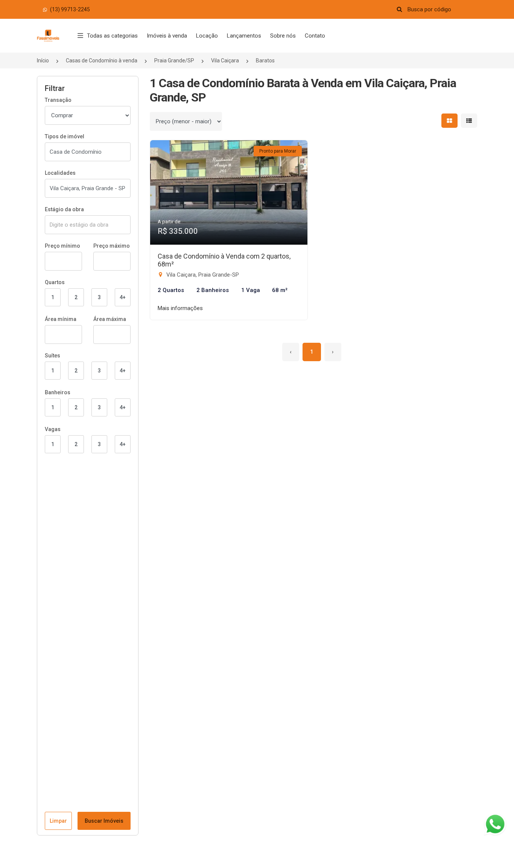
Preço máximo (111, 246)
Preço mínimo (62, 246)
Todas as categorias (112, 35)
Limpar (58, 821)
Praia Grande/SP (174, 61)
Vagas (53, 429)
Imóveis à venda (167, 35)
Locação (207, 35)
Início (43, 61)
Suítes (52, 356)
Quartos (55, 282)
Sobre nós (283, 35)
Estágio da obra (64, 209)
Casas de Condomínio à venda (101, 61)
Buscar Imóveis (104, 821)
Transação (58, 100)
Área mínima (60, 319)
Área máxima (109, 319)
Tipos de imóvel (64, 136)
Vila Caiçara (225, 61)
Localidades (60, 173)
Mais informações (180, 308)
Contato (315, 35)
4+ (123, 297)
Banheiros (57, 392)
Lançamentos (244, 35)
